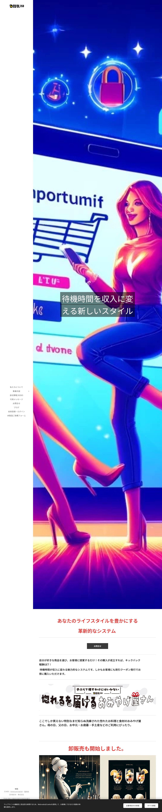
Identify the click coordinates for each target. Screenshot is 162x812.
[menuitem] (16, 387)
